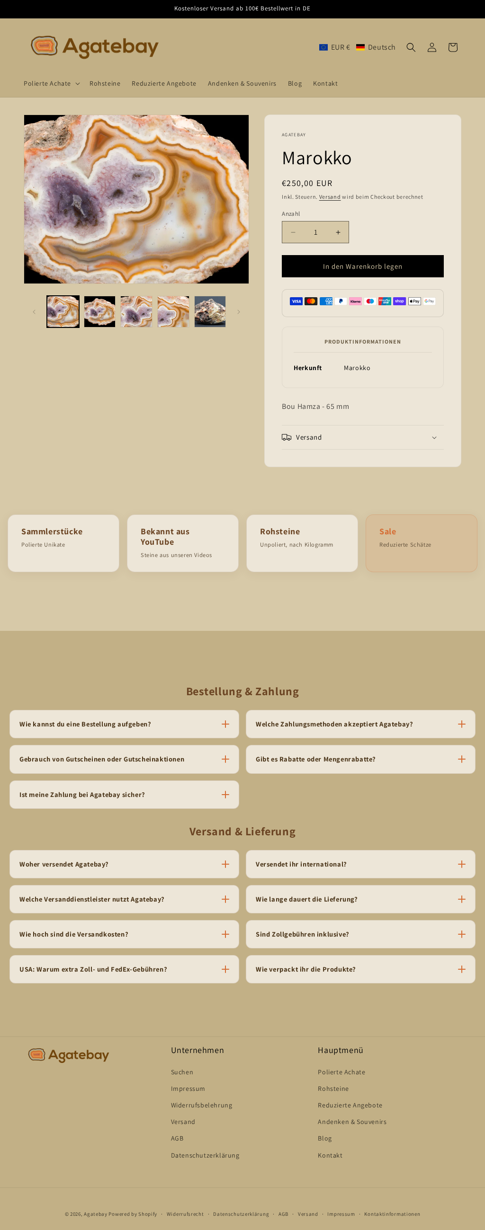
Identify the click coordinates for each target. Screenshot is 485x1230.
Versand (330, 196)
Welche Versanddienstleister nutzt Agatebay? (92, 898)
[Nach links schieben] (34, 311)
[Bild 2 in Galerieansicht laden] (100, 312)
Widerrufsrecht (185, 1214)
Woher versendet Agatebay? (64, 863)
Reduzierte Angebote (350, 1105)
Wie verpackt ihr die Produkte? (306, 969)
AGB (177, 1138)
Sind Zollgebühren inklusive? (303, 933)
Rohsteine (333, 1088)
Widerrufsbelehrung (202, 1105)
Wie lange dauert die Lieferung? (307, 898)
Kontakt (330, 1155)
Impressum (188, 1088)
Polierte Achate (341, 1072)
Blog (325, 1138)
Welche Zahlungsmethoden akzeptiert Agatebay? (334, 723)
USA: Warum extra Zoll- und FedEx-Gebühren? (93, 969)
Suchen (182, 1072)
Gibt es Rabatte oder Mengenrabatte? (316, 758)
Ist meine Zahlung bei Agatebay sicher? (82, 794)
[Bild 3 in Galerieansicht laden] (136, 312)
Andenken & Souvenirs (352, 1121)
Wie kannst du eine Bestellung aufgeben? (85, 723)
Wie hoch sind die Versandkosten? (73, 933)
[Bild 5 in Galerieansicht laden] (210, 312)
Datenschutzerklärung (205, 1155)
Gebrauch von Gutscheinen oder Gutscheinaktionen (101, 758)
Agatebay (96, 1214)
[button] (51, 83)
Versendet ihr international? (301, 863)
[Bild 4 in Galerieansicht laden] (173, 312)
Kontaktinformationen (392, 1214)
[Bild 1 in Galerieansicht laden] (63, 312)
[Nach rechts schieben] (238, 311)
